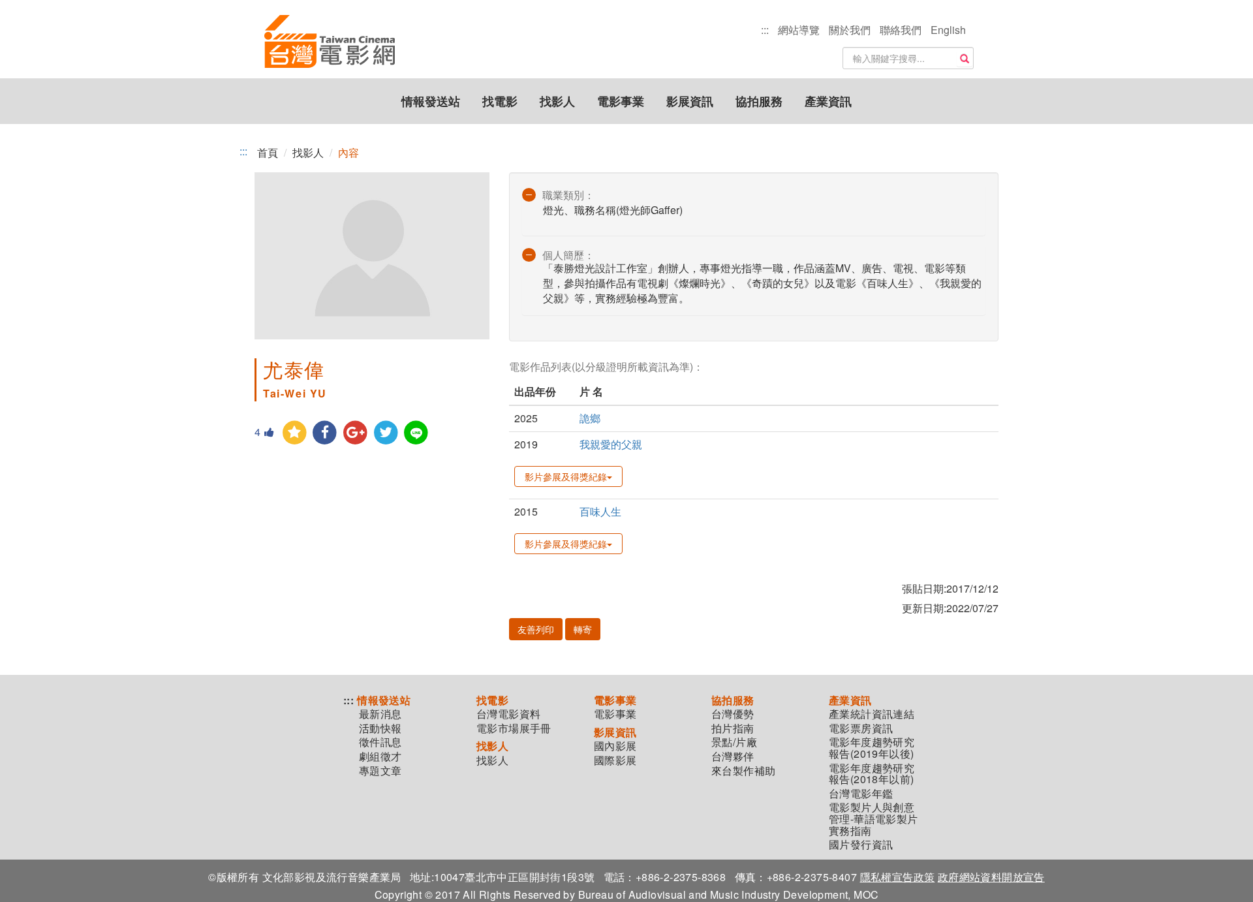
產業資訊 (828, 101)
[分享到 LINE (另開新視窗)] (417, 433)
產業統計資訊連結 (871, 714)
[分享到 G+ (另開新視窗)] (355, 433)
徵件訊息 (380, 742)
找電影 (500, 101)
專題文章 (380, 771)
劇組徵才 (380, 756)
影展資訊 (689, 101)
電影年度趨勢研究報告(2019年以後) (871, 747)
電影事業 (620, 101)
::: (765, 29)
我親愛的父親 (611, 444)
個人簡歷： (568, 254)
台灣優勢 (732, 714)
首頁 (267, 152)
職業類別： (568, 194)
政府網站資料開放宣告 (991, 876)
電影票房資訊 (861, 728)
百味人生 (600, 511)
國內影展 (615, 746)
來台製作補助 (743, 771)
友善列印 (536, 629)
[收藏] (295, 433)
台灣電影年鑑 (861, 794)
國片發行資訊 (861, 844)
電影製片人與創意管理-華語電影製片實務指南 (873, 818)
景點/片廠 (734, 742)
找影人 (557, 101)
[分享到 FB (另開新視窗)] (325, 433)
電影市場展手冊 (513, 728)
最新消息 (380, 714)
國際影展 (615, 760)
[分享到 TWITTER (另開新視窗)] (386, 433)
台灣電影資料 (508, 714)
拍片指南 (732, 728)
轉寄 (583, 629)
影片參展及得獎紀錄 (566, 476)
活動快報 (380, 728)
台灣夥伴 (732, 756)
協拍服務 (758, 101)
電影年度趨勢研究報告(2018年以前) (871, 773)
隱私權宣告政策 (897, 876)
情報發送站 (430, 101)
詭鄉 (590, 418)
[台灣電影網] (330, 42)
